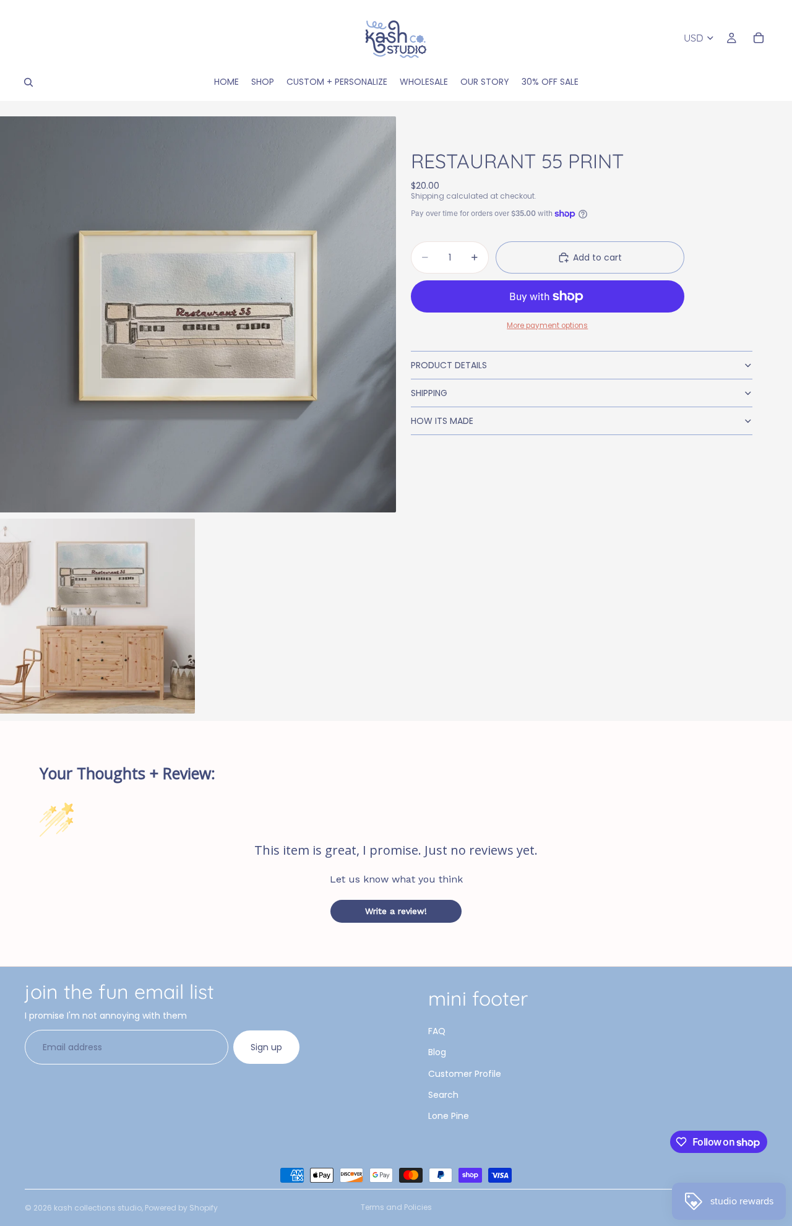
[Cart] (758, 37)
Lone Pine (448, 1116)
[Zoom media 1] (198, 314)
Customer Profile (464, 1074)
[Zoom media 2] (97, 616)
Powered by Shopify (181, 1207)
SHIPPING (429, 393)
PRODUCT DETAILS (449, 365)
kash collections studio (98, 1207)
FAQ (437, 1031)
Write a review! (396, 911)
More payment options (547, 325)
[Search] (28, 82)
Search (443, 1095)
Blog (437, 1052)
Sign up (266, 1047)
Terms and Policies (396, 1207)
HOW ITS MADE (442, 421)
